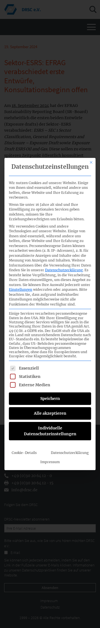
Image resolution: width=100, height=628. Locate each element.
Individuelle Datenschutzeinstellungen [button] (50, 431)
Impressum (50, 462)
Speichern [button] (50, 398)
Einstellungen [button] (20, 289)
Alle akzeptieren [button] (50, 413)
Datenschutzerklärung (64, 270)
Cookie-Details (24, 453)
